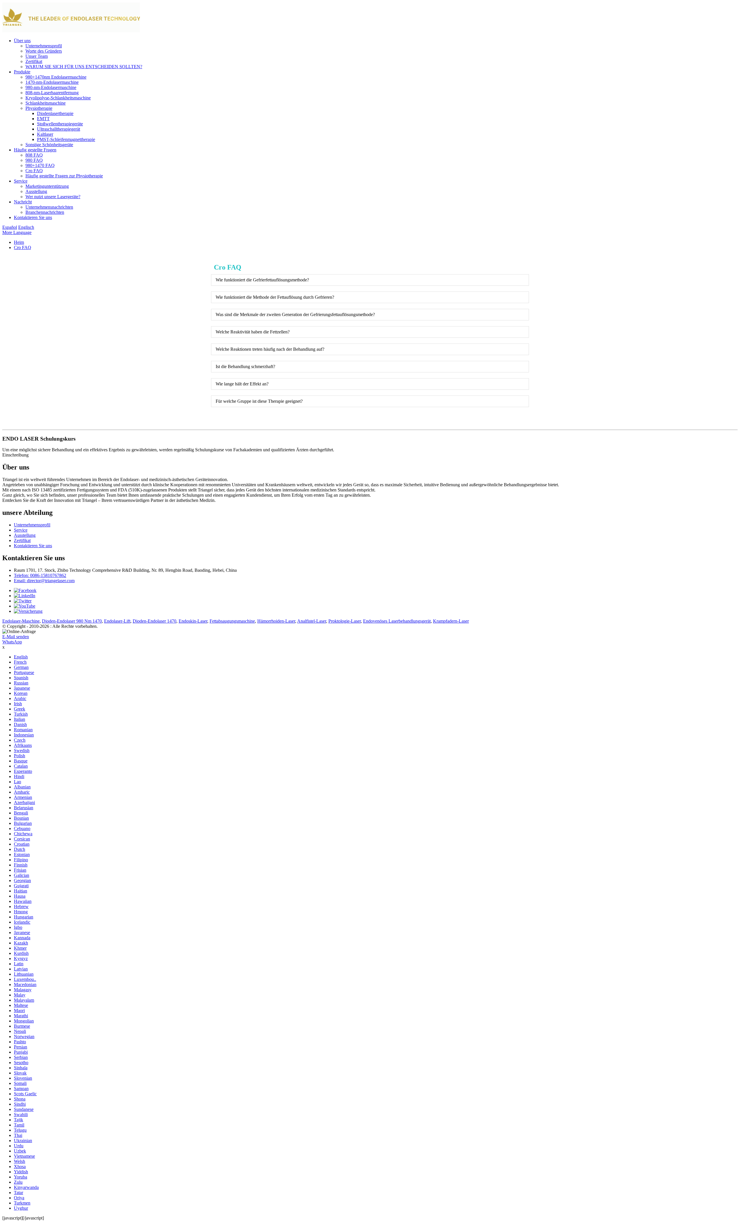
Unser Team (36, 56)
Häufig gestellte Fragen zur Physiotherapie (64, 175)
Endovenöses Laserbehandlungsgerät (397, 621)
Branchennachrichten (44, 212)
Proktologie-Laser (344, 621)
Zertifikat (33, 61)
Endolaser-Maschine (21, 621)
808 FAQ (34, 155)
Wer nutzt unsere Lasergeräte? (52, 196)
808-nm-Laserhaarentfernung (52, 92)
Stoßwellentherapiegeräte (60, 123)
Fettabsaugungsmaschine (232, 621)
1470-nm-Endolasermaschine (52, 82)
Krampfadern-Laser (451, 621)
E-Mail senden (15, 636)
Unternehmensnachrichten (49, 207)
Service (20, 181)
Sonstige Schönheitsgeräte (49, 144)
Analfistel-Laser (311, 621)
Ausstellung (36, 191)
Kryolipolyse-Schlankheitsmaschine (58, 97)
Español (9, 227)
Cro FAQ (34, 170)
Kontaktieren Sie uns (33, 217)
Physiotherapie (38, 108)
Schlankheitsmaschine (45, 103)
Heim (19, 242)
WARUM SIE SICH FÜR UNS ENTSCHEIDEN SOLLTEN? (83, 66)
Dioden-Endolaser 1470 (154, 621)
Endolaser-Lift (117, 621)
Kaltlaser (45, 134)
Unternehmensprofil (43, 45)
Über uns (22, 40)
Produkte (22, 71)
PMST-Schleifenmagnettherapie (66, 139)
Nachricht (23, 201)
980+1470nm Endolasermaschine (55, 77)
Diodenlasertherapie (55, 113)
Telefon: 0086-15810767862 (40, 575)
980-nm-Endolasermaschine (50, 87)
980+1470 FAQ (40, 165)
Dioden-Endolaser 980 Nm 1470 (72, 621)
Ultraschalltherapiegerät (58, 129)
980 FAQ (34, 160)
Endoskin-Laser (193, 621)
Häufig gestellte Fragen (35, 149)
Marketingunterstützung (47, 186)
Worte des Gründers (43, 51)
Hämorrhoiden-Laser (276, 621)
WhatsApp (12, 641)
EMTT (43, 118)
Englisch (26, 227)
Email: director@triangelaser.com (44, 580)
